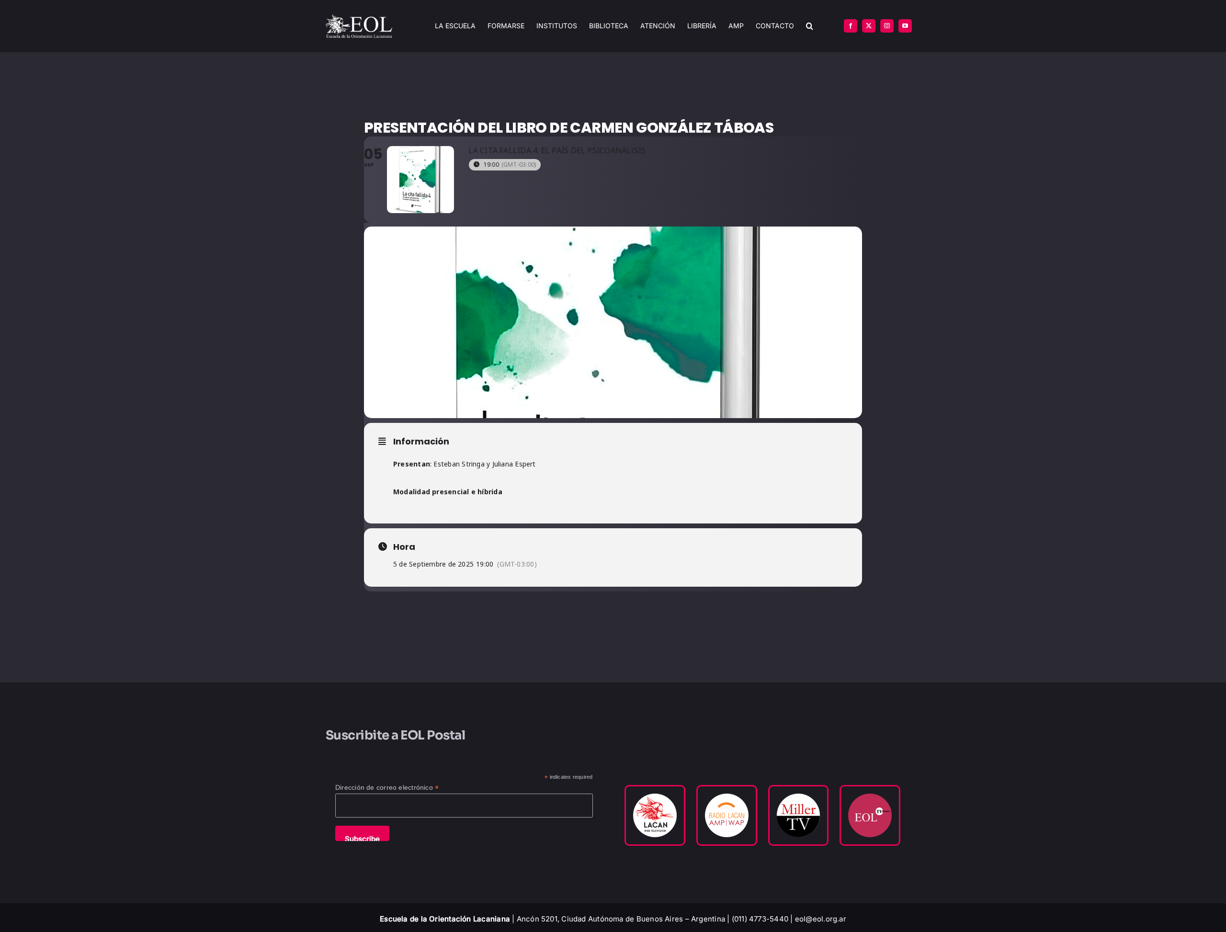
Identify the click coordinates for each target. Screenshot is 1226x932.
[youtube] (905, 26)
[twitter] (868, 26)
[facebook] (850, 26)
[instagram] (887, 26)
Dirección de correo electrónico (387, 787)
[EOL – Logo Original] (359, 18)
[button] (809, 26)
